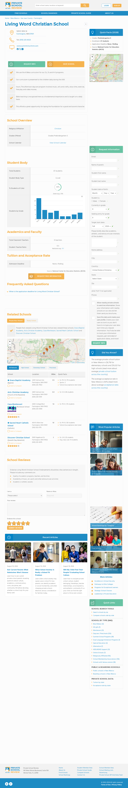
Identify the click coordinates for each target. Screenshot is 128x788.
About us (62, 770)
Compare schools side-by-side (103, 615)
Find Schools (63, 772)
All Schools (13, 367)
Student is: (96, 198)
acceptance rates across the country (105, 386)
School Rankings (64, 775)
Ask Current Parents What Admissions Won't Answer (17, 571)
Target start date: (98, 222)
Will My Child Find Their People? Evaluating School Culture (73, 572)
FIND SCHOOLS (21, 13)
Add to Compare (16, 386)
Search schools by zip (100, 612)
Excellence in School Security (105, 581)
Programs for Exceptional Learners (106, 587)
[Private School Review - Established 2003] (13, 5)
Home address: (97, 250)
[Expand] (9, 348)
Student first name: (99, 173)
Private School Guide (84, 770)
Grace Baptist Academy (20, 380)
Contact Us (81, 775)
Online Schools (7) (99, 653)
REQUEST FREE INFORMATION (49, 276)
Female (103, 201)
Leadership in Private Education (105, 594)
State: (94, 275)
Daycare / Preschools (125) (102, 633)
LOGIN (106, 5)
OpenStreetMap (81, 363)
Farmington (21, 33)
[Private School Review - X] (6, 784)
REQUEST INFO (30, 64)
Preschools (53, 367)
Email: (94, 156)
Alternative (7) (98, 646)
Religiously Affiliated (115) (102, 656)
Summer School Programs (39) (103, 637)
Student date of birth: (100, 189)
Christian (57, 128)
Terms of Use (106, 785)
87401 (31, 33)
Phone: (94, 295)
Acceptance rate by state (101, 685)
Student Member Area (84, 768)
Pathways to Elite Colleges (104, 584)
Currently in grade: (99, 205)
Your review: (11, 500)
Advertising (103, 772)
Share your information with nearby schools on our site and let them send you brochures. (108, 308)
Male (95, 201)
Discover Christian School (26, 333)
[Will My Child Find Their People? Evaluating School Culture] (74, 552)
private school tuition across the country (104, 373)
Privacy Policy (117, 785)
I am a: (9, 491)
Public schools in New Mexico (103, 671)
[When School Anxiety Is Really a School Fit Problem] (46, 552)
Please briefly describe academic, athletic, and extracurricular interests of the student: (106, 234)
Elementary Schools (39, 367)
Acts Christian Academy (33, 330)
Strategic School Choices (103, 590)
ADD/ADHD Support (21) (101, 649)
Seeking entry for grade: (101, 214)
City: (93, 258)
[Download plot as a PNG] (82, 196)
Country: (95, 266)
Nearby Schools (31, 320)
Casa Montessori (49, 330)
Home (61, 768)
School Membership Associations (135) (106, 659)
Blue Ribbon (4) (98, 624)
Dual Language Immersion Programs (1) (106, 640)
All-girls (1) (96, 627)
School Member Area (106, 768)
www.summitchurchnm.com (27, 46)
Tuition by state (98, 682)
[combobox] (56, 5)
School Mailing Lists (106, 770)
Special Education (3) (100, 643)
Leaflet (73, 363)
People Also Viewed (15, 320)
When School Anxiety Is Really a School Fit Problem (44, 572)
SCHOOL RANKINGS (49, 13)
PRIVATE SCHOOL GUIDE (81, 13)
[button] (44, 353)
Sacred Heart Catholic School (67, 330)
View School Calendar (58, 142)
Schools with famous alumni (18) (104, 662)
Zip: (93, 283)
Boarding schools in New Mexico (104, 674)
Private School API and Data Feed (110, 775)
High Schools (25, 367)
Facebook (11, 784)
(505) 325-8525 (25, 39)
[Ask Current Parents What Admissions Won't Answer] (18, 552)
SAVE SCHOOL (68, 64)
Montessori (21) (98, 630)
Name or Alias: (51, 491)
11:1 (63, 248)
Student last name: (99, 181)
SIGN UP (117, 5)
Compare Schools (83, 772)
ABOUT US (109, 13)
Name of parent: (98, 164)
